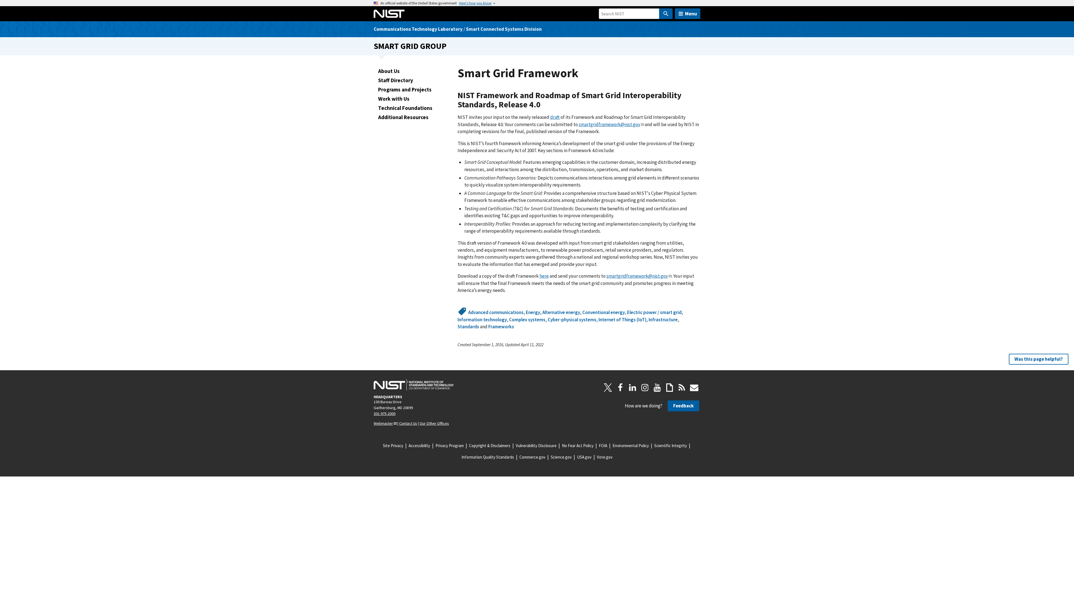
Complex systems (527, 320)
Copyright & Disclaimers (489, 445)
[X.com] (608, 387)
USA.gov (584, 457)
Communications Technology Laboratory (418, 29)
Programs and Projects (405, 89)
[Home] (389, 13)
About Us (389, 71)
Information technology (482, 320)
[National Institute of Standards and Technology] (414, 384)
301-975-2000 (384, 413)
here (544, 276)
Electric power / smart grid (654, 312)
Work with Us (393, 98)
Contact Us (408, 423)
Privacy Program (449, 445)
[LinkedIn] (632, 387)
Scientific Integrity (670, 445)
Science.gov (561, 457)
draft (555, 117)
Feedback (683, 406)
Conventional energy (603, 312)
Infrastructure (663, 320)
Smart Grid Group (410, 46)
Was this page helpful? (1038, 359)
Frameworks (501, 327)
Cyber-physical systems (572, 320)
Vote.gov (605, 457)
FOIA (603, 445)
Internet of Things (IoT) (622, 320)
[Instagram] (645, 387)
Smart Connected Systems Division (504, 29)
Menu (691, 13)
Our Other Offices (434, 423)
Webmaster (383, 423)
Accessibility (419, 445)
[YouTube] (657, 387)
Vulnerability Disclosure (536, 445)
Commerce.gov (532, 457)
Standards (468, 327)
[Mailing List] (694, 387)
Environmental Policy (631, 445)
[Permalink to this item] (545, 104)
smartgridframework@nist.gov (609, 124)
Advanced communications (496, 312)
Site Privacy (393, 445)
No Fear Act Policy (577, 445)
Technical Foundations (405, 108)
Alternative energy (561, 312)
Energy (533, 312)
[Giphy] (669, 387)
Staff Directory (395, 80)
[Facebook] (620, 387)
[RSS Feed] (682, 387)
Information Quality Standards (487, 457)
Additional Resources (403, 117)
